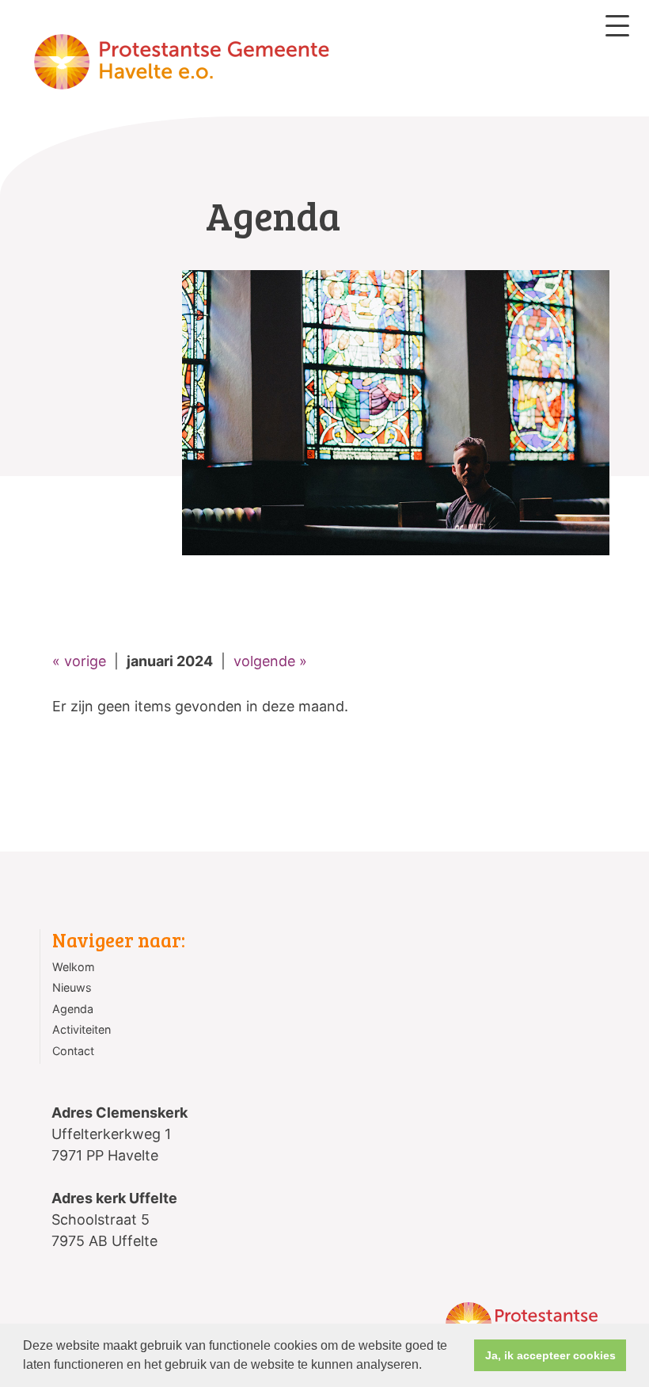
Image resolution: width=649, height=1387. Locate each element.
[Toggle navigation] (617, 26)
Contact (73, 1050)
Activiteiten (81, 1029)
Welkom (73, 967)
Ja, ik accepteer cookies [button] (550, 1355)
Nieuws (72, 987)
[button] (427, 1366)
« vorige (79, 661)
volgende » (270, 661)
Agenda (72, 1008)
